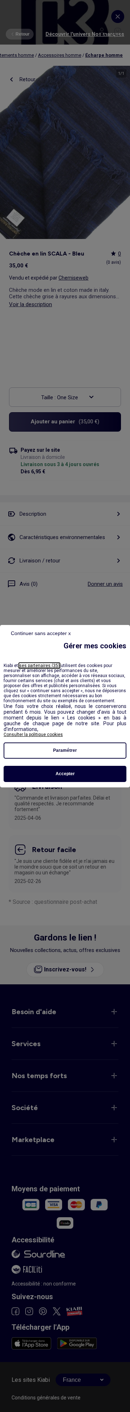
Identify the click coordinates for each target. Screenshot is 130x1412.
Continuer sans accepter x (41, 633)
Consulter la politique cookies (33, 734)
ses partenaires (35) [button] (39, 665)
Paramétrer (65, 750)
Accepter (65, 773)
